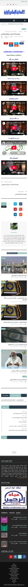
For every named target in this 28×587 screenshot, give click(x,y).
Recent (18, 512)
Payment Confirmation (14, 574)
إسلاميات (23, 29)
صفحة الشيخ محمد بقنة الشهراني (18, 379)
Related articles (22, 253)
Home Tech (14, 572)
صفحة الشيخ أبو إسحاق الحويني (19, 275)
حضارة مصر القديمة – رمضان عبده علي (18, 541)
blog (14, 564)
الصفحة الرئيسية (14, 577)
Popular (11, 512)
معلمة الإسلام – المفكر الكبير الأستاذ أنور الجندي (12, 400)
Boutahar (20, 36)
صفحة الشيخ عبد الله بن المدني (19, 370)
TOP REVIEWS (5, 395)
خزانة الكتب (14, 581)
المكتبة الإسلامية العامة (14, 578)
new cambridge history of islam (16, 24)
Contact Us (14, 567)
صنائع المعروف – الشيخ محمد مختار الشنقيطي (15, 322)
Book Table (14, 565)
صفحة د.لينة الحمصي (21, 194)
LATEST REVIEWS (15, 395)
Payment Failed (14, 575)
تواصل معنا (14, 579)
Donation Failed (14, 569)
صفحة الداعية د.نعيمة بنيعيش (10, 184)
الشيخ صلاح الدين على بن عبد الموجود (17, 344)
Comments (4, 512)
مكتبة (14, 582)
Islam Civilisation (23, 533)
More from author (12, 253)
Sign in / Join (24, 1)
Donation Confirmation (14, 568)
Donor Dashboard (14, 571)
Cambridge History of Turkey (20, 517)
